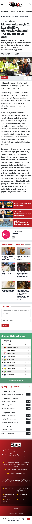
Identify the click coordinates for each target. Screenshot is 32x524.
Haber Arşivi (22, 499)
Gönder (5, 325)
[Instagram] (12, 480)
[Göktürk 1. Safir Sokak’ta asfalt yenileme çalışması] (8, 266)
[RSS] (28, 480)
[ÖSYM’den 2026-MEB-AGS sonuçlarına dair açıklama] (24, 251)
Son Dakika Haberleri (7, 500)
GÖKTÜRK (20, 11)
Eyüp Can (15, 233)
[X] (6, 480)
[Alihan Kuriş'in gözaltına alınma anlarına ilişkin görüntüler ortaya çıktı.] (24, 266)
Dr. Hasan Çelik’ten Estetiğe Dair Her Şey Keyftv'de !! (8, 258)
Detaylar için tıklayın (16, 380)
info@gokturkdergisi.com (17, 473)
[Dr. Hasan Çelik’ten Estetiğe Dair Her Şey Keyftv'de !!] (8, 251)
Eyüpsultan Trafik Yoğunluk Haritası (23, 490)
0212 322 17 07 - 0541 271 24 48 (17, 469)
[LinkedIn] (16, 480)
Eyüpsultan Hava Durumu (9, 490)
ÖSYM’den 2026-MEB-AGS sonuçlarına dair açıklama (23, 258)
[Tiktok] (22, 480)
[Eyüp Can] (6, 234)
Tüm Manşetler (23, 494)
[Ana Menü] (2, 4)
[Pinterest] (9, 480)
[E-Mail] (13, 237)
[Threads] (25, 480)
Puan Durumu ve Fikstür (8, 495)
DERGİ (12, 11)
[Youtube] (19, 480)
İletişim (16, 508)
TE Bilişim (20, 513)
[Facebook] (3, 480)
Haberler (4, 21)
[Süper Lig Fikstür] (29, 387)
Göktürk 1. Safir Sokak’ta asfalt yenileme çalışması (16, 16)
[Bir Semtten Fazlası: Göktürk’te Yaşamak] (8, 285)
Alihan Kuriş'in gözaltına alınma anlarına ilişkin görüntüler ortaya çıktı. (22, 274)
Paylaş (5, 77)
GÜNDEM (4, 11)
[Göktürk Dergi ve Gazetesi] (16, 4)
